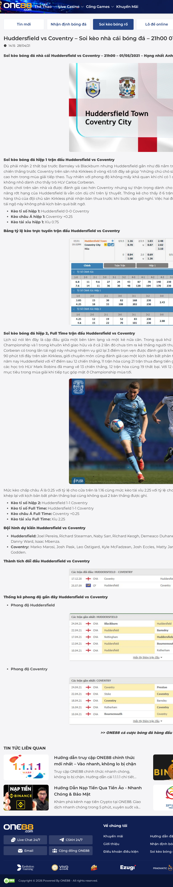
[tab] (24, 24)
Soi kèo (11, 160)
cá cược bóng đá (137, 733)
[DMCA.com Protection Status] (9, 881)
